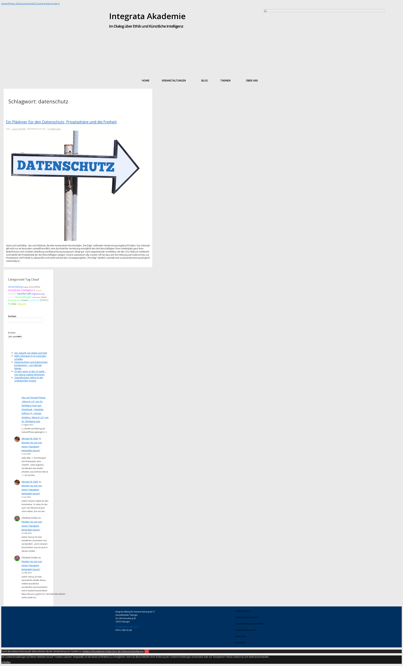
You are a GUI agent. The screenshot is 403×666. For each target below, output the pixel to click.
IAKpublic (21, 303)
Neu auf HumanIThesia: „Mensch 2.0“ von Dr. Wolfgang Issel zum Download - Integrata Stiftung (34, 405)
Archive (11, 332)
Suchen (12, 316)
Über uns (252, 80)
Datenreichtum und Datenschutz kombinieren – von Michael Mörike (31, 365)
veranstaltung (15, 286)
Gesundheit (34, 286)
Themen (225, 80)
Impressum (240, 642)
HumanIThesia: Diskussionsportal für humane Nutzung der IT (30, 3)
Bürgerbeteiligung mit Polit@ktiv (249, 623)
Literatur (11, 297)
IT (34, 290)
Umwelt (24, 300)
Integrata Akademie (147, 15)
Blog (204, 80)
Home (145, 80)
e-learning (33, 299)
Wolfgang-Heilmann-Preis (246, 617)
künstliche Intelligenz (20, 290)
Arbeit (44, 297)
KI (9, 304)
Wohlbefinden (14, 300)
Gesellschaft (24, 293)
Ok (146, 651)
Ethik (13, 303)
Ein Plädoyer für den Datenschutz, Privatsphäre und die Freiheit (61, 121)
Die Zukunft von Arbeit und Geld (30, 352)
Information (36, 297)
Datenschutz (240, 636)
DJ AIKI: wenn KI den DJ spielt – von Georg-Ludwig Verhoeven (30, 373)
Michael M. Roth (30, 438)
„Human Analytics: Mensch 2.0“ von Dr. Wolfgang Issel (35, 417)
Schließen (6, 662)
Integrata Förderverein (245, 630)
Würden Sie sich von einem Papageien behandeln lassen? (32, 446)
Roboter (39, 291)
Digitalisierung (38, 294)
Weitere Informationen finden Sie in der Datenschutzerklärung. (113, 651)
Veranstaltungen (174, 80)
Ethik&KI (44, 299)
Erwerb (25, 287)
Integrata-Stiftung (243, 611)
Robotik (12, 293)
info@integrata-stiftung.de (127, 626)
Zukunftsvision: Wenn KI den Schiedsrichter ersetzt (28, 379)
